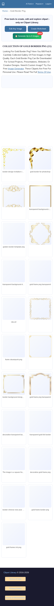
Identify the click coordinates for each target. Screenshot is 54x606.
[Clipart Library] (3, 4)
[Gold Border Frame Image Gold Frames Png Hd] (40, 500)
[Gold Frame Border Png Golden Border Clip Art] (40, 388)
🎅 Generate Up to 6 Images (28, 35)
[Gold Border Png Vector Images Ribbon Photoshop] (40, 159)
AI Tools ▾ (29, 4)
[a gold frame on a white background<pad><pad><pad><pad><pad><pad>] (14, 459)
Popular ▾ (39, 4)
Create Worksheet (38, 29)
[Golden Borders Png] (14, 158)
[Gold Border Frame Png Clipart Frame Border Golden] (40, 421)
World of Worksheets (15, 598)
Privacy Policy (15, 588)
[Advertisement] (27, 117)
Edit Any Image (15, 29)
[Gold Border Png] (14, 497)
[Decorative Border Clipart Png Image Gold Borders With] (14, 425)
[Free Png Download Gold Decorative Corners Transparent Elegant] (40, 459)
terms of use (44, 72)
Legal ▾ (48, 4)
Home (5, 11)
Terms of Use (15, 579)
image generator (16, 68)
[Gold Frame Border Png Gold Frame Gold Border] (14, 534)
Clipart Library (10, 572)
